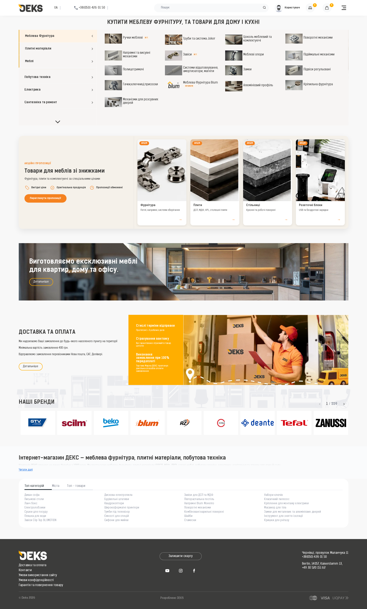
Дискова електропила (118, 495)
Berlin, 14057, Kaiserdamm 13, (322, 563)
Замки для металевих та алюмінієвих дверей (292, 512)
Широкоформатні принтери (121, 508)
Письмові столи (34, 499)
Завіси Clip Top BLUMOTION (40, 520)
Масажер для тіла (275, 508)
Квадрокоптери (114, 503)
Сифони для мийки (116, 520)
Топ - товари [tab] (76, 486)
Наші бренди (36, 402)
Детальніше (41, 281)
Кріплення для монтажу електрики (286, 503)
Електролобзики (34, 508)
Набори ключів (273, 495)
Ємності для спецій (116, 516)
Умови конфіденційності (36, 580)
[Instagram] (180, 570)
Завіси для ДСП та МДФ (198, 495)
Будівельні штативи (116, 499)
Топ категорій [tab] (34, 486)
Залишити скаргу (181, 556)
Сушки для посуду (36, 512)
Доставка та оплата (32, 565)
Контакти (25, 570)
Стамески (190, 520)
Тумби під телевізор (117, 512)
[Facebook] (194, 570)
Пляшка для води (35, 516)
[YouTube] (167, 570)
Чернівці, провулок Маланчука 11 (325, 553)
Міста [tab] (55, 486)
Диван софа (32, 495)
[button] (264, 8)
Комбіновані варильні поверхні (204, 512)
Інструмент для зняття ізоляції (283, 516)
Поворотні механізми (197, 508)
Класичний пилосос (276, 499)
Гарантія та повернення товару (41, 585)
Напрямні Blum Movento (199, 503)
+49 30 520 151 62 (314, 567)
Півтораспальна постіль (199, 499)
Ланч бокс (30, 503)
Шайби (188, 516)
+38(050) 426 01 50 (314, 557)
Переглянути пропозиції (45, 198)
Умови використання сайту (38, 575)
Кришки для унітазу (276, 520)
